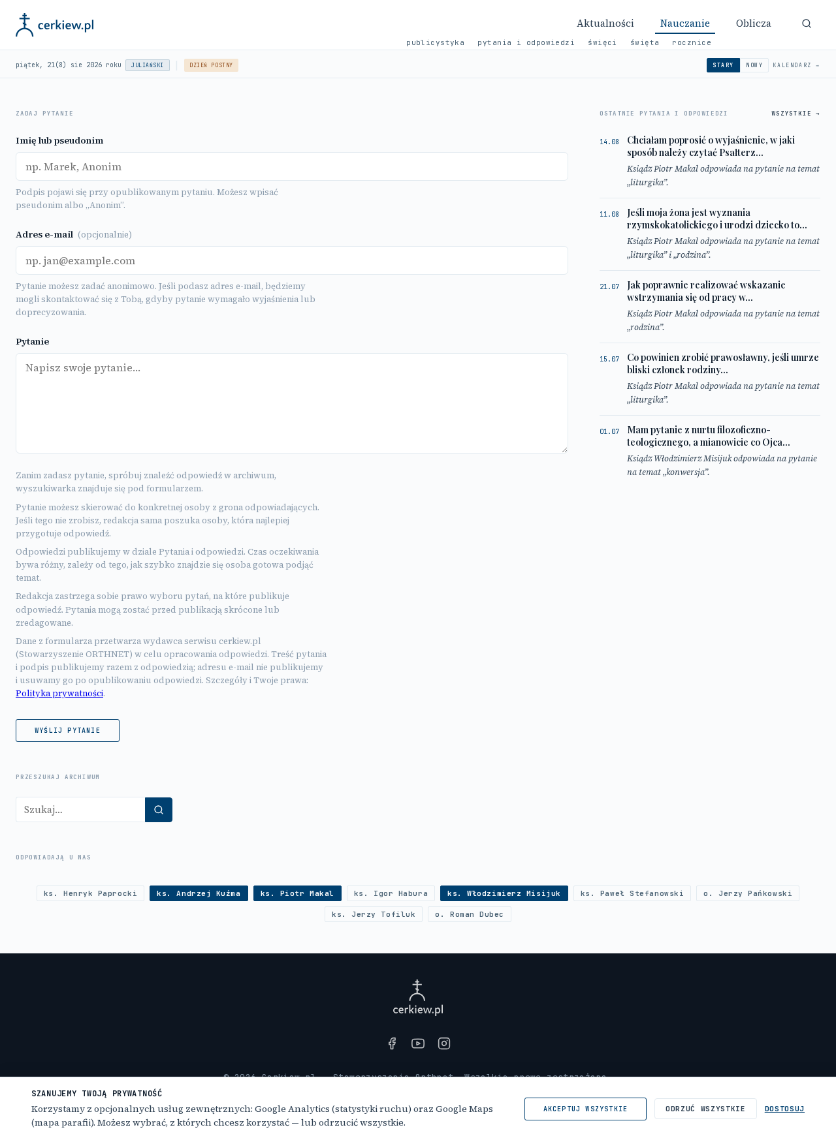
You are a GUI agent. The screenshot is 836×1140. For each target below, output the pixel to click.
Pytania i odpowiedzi (526, 42)
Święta (645, 42)
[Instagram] (444, 1043)
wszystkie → (795, 113)
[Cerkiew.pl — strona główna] (54, 25)
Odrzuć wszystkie (706, 1108)
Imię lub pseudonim (59, 140)
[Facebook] (392, 1043)
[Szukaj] (806, 23)
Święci (602, 42)
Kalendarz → (796, 65)
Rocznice (691, 42)
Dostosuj (785, 1108)
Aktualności (605, 23)
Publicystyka (435, 42)
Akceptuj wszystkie (585, 1109)
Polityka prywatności (59, 693)
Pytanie (32, 341)
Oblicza (753, 23)
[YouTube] (418, 1043)
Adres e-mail (74, 234)
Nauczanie (685, 23)
